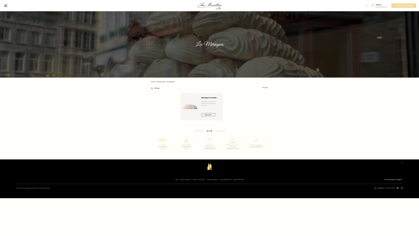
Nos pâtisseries (225, 179)
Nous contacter (199, 179)
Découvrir (208, 115)
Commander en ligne (403, 5)
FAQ (176, 179)
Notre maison (186, 179)
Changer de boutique (381, 6)
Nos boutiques (212, 179)
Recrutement (239, 179)
